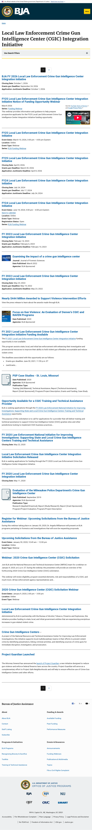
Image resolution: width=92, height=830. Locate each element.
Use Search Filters (12, 53)
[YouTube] (87, 705)
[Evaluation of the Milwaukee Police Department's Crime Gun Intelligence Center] (6, 499)
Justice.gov (69, 822)
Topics (49, 765)
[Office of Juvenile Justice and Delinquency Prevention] (29, 804)
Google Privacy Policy (75, 108)
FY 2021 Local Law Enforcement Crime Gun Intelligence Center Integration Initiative (40, 338)
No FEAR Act (24, 822)
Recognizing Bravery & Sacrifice (14, 754)
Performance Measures (56, 729)
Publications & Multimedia (57, 759)
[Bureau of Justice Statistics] (46, 797)
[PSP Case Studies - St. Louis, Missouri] (6, 385)
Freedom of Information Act (42, 822)
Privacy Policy (58, 817)
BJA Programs (7, 748)
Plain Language (45, 817)
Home (4, 23)
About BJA (6, 718)
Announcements (53, 748)
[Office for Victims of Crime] (46, 804)
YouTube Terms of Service (79, 106)
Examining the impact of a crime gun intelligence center (46, 256)
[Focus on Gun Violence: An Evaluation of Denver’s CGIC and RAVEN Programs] (6, 317)
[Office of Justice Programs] (7, 11)
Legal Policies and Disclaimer (78, 817)
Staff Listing (7, 729)
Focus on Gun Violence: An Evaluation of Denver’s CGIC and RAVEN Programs (48, 314)
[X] (81, 705)
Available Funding (54, 718)
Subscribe (6, 735)
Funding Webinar (15, 109)
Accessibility (7, 817)
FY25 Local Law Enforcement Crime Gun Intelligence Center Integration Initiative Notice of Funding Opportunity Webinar (45, 100)
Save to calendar (9, 213)
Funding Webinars (54, 754)
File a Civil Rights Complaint (58, 770)
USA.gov (58, 822)
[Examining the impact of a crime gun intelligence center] (6, 258)
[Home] (22, 12)
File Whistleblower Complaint (25, 817)
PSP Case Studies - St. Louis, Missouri (36, 375)
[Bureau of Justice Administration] (29, 795)
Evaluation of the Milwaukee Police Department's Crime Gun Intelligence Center (49, 492)
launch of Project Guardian (47, 663)
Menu (87, 11)
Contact (5, 724)
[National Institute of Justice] (63, 795)
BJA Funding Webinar (17, 148)
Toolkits (5, 759)
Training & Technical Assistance (14, 765)
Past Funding (52, 724)
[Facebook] (74, 705)
